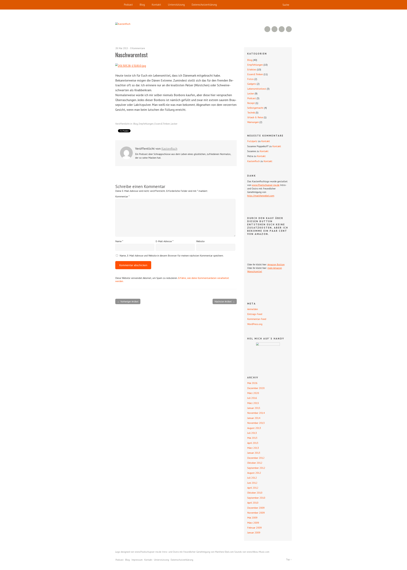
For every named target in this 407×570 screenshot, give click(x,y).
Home (118, 5)
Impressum (137, 559)
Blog (142, 4)
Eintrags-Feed (254, 314)
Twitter (289, 29)
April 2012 (252, 487)
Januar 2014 (253, 418)
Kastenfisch (169, 149)
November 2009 (256, 512)
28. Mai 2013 (121, 48)
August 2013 (254, 428)
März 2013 (253, 447)
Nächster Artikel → (224, 301)
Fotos (250, 79)
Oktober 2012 (254, 462)
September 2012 (256, 467)
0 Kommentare (137, 48)
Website (200, 241)
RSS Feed (267, 29)
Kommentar (122, 196)
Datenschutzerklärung (204, 4)
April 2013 (252, 442)
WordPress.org (254, 324)
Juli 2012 (252, 477)
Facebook (282, 29)
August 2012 (254, 472)
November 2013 (256, 422)
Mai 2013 (252, 437)
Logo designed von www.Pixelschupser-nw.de (138, 551)
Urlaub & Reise (255, 117)
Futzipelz (252, 141)
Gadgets (251, 83)
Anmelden (252, 309)
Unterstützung (176, 4)
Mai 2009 (252, 517)
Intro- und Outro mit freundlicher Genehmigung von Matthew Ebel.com (198, 551)
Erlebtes (251, 69)
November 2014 (256, 412)
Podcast (128, 4)
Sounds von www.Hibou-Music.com (251, 551)
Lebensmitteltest (256, 88)
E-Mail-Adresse (164, 241)
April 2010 (252, 502)
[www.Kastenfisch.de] (268, 354)
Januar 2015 (253, 408)
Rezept (251, 103)
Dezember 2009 (256, 507)
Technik (251, 112)
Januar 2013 (253, 452)
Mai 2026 (252, 383)
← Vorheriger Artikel (127, 301)
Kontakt (156, 4)
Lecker (174, 123)
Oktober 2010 (254, 492)
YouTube (274, 29)
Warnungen (253, 122)
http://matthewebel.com (260, 195)
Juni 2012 (252, 482)
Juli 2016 (252, 397)
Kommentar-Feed (256, 319)
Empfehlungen (146, 123)
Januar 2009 (253, 532)
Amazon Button (276, 264)
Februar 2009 (254, 527)
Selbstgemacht (255, 107)
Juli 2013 (252, 432)
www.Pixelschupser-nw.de (265, 185)
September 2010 (256, 497)
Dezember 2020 (256, 388)
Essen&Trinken (162, 123)
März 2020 (253, 393)
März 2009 (253, 522)
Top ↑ (289, 559)
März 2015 (253, 403)
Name (119, 241)
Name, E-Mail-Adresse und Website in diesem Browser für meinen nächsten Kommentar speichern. (172, 255)
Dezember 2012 (256, 457)
